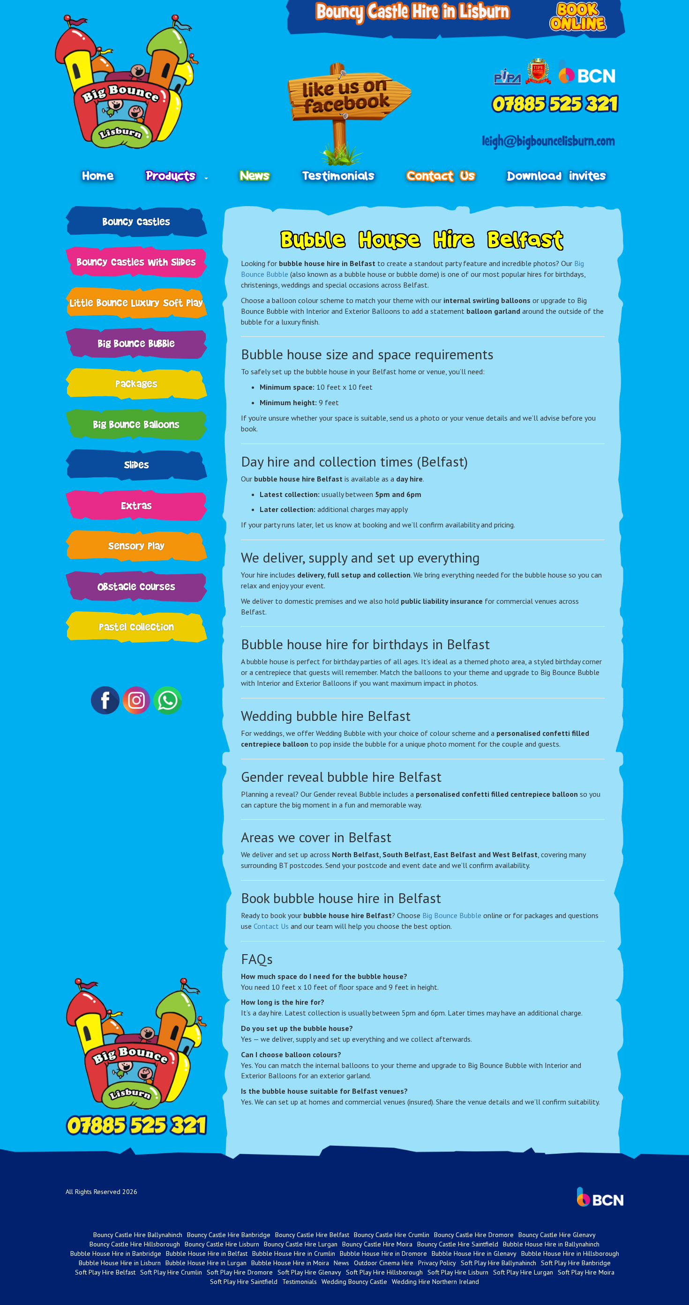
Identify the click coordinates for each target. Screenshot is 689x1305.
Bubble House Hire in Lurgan (206, 1263)
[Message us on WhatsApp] (167, 700)
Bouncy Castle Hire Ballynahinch (137, 1235)
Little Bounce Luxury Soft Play (136, 302)
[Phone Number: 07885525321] (555, 103)
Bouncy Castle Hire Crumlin (391, 1235)
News (255, 176)
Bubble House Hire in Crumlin (293, 1253)
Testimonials (338, 176)
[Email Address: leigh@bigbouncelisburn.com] (548, 142)
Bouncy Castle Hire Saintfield (457, 1244)
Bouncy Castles (136, 221)
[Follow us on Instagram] (136, 700)
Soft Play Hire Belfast (105, 1272)
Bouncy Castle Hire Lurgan (300, 1244)
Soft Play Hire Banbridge (576, 1263)
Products (174, 176)
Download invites (557, 176)
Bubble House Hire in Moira (290, 1263)
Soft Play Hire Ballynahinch (498, 1263)
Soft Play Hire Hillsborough (384, 1272)
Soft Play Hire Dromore (240, 1272)
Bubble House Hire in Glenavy (474, 1253)
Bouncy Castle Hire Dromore (474, 1235)
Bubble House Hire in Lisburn (120, 1263)
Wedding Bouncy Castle (354, 1281)
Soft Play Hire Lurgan (523, 1272)
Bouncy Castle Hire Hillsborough (135, 1244)
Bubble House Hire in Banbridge (115, 1253)
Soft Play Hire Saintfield (243, 1281)
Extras (136, 505)
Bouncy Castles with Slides (136, 261)
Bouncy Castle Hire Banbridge (228, 1235)
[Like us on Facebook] (349, 114)
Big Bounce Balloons (136, 424)
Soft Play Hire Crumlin (171, 1272)
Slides (136, 464)
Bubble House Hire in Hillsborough (570, 1253)
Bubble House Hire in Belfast (206, 1253)
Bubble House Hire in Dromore (383, 1253)
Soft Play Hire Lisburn (457, 1272)
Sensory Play (136, 545)
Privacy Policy (437, 1263)
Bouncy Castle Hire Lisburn (222, 1244)
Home (98, 176)
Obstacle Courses (136, 586)
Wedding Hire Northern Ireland (435, 1281)
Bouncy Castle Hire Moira (377, 1244)
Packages (136, 383)
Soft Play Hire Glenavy (309, 1272)
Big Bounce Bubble (136, 343)
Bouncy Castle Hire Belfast (312, 1235)
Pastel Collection (136, 626)
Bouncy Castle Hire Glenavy (557, 1235)
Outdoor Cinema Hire (383, 1263)
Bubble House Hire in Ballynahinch (551, 1244)
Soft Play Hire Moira (586, 1272)
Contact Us (441, 176)
